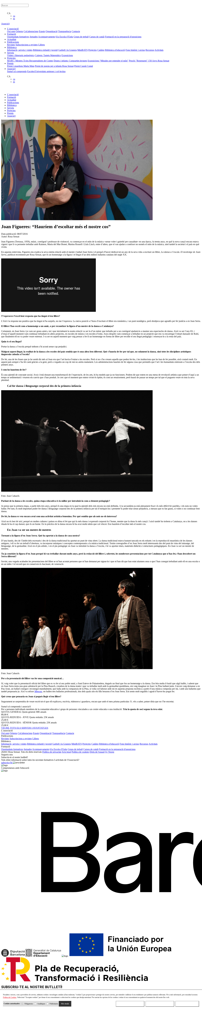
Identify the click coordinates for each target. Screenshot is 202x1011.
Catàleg (100, 50)
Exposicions (67, 55)
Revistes (11, 44)
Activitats (159, 50)
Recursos (150, 50)
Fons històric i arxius (135, 50)
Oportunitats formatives (18, 36)
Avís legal (66, 752)
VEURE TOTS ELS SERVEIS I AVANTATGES (24, 728)
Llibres (41, 44)
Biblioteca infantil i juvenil (45, 50)
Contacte (76, 31)
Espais (42, 31)
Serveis (10, 108)
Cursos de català (96, 36)
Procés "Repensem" (138, 60)
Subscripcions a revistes (27, 44)
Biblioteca (12, 105)
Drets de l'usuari (97, 752)
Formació (11, 97)
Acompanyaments (46, 36)
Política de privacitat (51, 752)
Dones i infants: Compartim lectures (70, 60)
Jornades (34, 36)
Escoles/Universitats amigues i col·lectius (46, 71)
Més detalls (65, 1004)
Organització (52, 31)
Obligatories (28, 1004)
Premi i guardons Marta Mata (20, 66)
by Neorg (109, 752)
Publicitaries (54, 1004)
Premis (10, 113)
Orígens (19, 31)
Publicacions (13, 102)
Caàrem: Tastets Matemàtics (48, 55)
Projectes (92, 50)
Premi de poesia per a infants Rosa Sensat (54, 66)
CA (8, 13)
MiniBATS (82, 50)
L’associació (13, 94)
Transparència (64, 31)
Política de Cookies (9, 997)
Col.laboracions (31, 31)
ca (14, 16)
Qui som (11, 31)
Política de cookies (80, 752)
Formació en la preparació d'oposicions (123, 36)
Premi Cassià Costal (83, 66)
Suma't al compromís (17, 71)
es (14, 18)
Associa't (5, 23)
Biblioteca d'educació (115, 50)
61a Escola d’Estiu (64, 36)
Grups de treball (81, 36)
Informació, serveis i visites (19, 50)
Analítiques (41, 1004)
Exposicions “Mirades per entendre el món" (108, 60)
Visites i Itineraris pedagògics (20, 55)
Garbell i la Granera (67, 50)
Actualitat (11, 100)
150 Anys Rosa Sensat (158, 60)
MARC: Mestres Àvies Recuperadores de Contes (30, 60)
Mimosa (38, 691)
